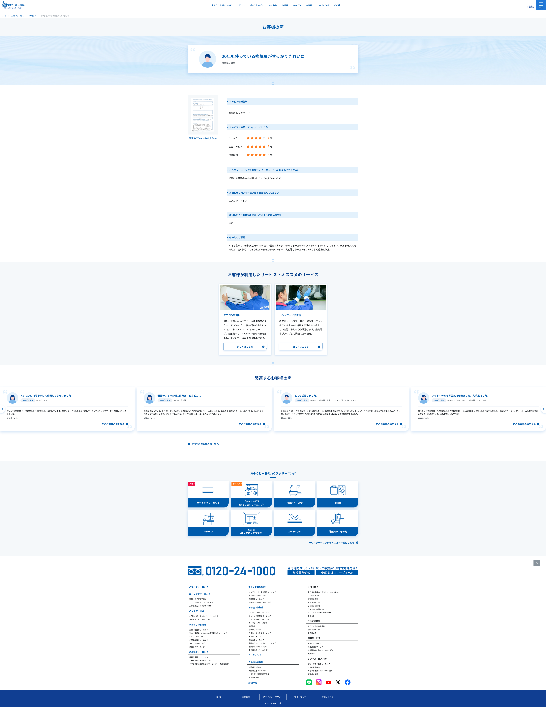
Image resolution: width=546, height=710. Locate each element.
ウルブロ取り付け (196, 636)
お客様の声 (312, 633)
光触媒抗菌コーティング (258, 670)
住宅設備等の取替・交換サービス (320, 650)
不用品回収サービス (315, 647)
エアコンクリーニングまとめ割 (201, 602)
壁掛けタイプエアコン (197, 599)
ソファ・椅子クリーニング (259, 619)
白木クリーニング (255, 636)
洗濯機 (285, 5)
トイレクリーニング (197, 643)
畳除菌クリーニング (256, 640)
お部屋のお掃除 (255, 607)
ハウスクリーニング (198, 586)
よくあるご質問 (314, 605)
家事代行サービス (314, 643)
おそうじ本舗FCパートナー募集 (320, 670)
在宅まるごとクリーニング (199, 619)
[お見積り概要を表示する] (530, 5)
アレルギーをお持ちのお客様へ (320, 612)
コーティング (323, 5)
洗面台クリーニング (197, 647)
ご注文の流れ (313, 599)
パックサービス (257, 5)
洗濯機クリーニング (198, 651)
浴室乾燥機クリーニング (198, 640)
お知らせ (311, 616)
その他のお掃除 (255, 662)
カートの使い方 (314, 602)
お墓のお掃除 (254, 677)
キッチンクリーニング (257, 595)
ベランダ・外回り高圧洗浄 (259, 674)
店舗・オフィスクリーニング (319, 664)
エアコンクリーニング (199, 593)
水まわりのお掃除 (197, 624)
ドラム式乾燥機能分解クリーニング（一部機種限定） (209, 664)
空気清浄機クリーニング (258, 650)
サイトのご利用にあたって (318, 609)
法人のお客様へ (314, 667)
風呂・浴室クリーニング (198, 629)
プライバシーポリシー (273, 696)
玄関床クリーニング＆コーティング (262, 643)
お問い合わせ (328, 696)
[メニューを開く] (541, 5)
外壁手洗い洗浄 (255, 667)
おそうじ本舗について (222, 5)
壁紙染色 (252, 626)
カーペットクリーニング (258, 623)
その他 (337, 5)
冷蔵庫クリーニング (256, 599)
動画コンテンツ (314, 629)
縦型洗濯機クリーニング (198, 657)
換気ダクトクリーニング (258, 646)
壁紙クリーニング (255, 629)
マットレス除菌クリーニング (260, 616)
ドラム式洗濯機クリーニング (200, 660)
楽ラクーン (312, 653)
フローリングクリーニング (259, 612)
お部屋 (309, 5)
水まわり (273, 5)
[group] (67, 409)
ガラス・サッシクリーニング (260, 633)
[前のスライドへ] (2, 409)
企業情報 (246, 696)
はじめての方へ (314, 595)
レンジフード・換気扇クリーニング (262, 592)
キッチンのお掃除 (256, 586)
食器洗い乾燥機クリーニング (260, 602)
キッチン (297, 5)
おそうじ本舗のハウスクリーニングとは (323, 592)
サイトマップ (300, 696)
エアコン (241, 5)
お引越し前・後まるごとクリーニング (203, 616)
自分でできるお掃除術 (316, 626)
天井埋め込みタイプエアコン (200, 605)
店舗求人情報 (313, 674)
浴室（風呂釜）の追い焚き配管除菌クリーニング (208, 633)
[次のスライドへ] (543, 409)
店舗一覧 (252, 682)
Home (218, 696)
